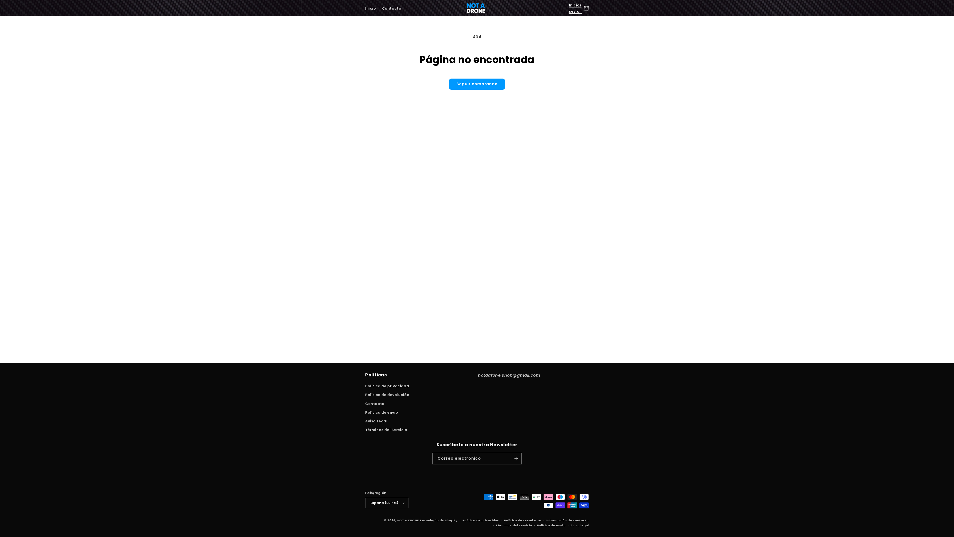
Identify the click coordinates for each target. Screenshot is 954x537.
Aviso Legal (376, 421)
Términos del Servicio (386, 429)
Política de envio (381, 412)
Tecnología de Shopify (439, 520)
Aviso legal (579, 525)
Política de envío (551, 525)
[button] (586, 8)
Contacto (375, 403)
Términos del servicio (514, 525)
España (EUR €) (384, 502)
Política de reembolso (522, 520)
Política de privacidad (387, 386)
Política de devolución (387, 394)
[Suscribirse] (516, 458)
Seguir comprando (477, 84)
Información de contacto (567, 520)
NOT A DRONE (408, 520)
